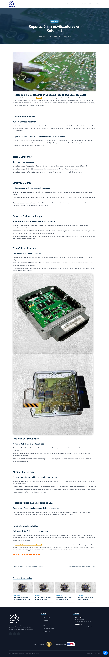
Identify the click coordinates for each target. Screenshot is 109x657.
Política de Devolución (48, 628)
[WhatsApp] (18, 633)
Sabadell (39, 98)
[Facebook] (10, 633)
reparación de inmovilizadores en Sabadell (28, 545)
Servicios (83, 4)
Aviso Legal (46, 620)
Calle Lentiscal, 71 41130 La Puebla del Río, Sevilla (83, 619)
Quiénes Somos (47, 617)
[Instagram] (14, 633)
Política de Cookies (48, 625)
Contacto (97, 4)
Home (66, 4)
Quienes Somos (75, 4)
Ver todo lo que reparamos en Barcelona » (27, 554)
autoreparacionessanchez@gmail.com (85, 627)
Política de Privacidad (48, 623)
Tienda (90, 4)
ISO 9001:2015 (46, 631)
